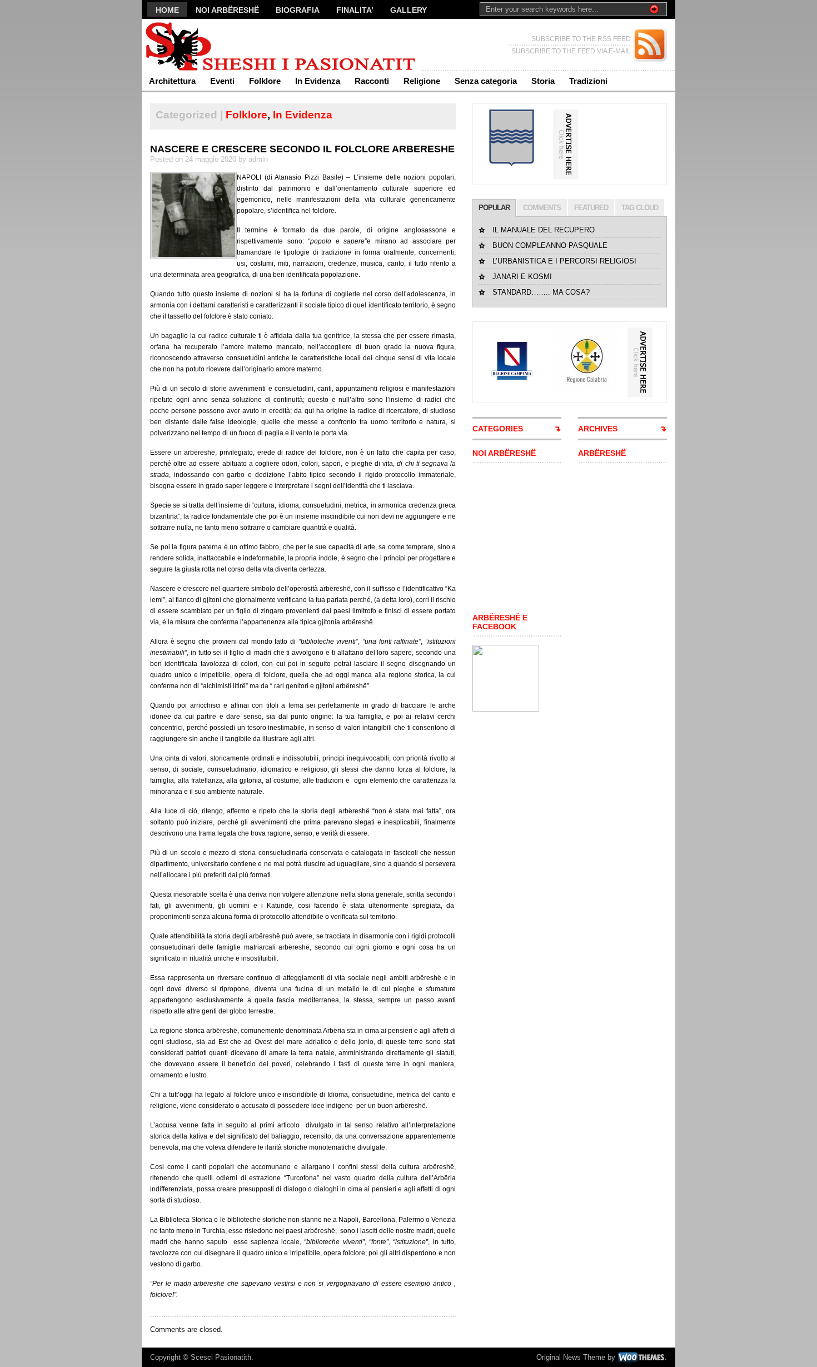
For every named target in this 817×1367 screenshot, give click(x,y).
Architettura (172, 81)
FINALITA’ (354, 10)
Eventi (222, 81)
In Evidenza (317, 81)
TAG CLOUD (639, 207)
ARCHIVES (597, 428)
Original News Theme (570, 1357)
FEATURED (591, 207)
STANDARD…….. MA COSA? (541, 292)
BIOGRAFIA (298, 10)
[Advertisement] (505, 538)
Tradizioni (588, 81)
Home (167, 10)
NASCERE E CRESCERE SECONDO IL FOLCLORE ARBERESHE (302, 149)
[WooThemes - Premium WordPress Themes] (641, 1357)
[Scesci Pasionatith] (250, 45)
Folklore (265, 81)
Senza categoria (486, 81)
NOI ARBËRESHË (227, 10)
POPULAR (494, 207)
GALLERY (408, 10)
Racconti (372, 81)
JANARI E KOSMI (522, 276)
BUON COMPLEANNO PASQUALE (549, 245)
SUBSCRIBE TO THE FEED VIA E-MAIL (571, 51)
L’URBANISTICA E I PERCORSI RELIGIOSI (564, 261)
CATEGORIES (497, 428)
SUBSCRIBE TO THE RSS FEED (581, 39)
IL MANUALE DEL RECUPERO (543, 230)
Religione (421, 81)
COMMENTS (542, 207)
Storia (543, 81)
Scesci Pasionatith (221, 1357)
